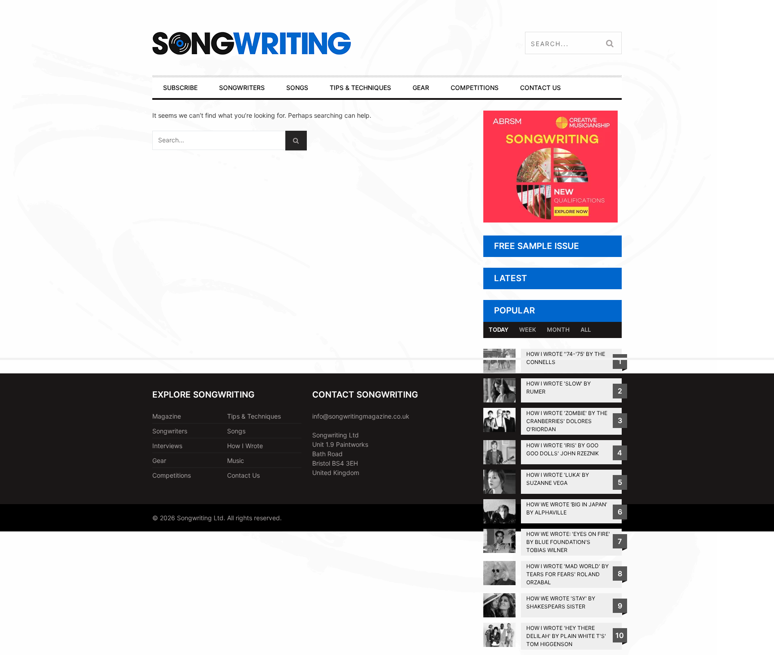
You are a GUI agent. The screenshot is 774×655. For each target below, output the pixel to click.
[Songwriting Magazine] (304, 43)
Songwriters (169, 431)
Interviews (167, 446)
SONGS (297, 87)
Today (498, 329)
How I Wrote (245, 446)
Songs (236, 431)
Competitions (171, 475)
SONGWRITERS (242, 87)
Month (558, 329)
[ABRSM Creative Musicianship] (550, 220)
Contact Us (243, 475)
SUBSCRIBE (180, 87)
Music (235, 460)
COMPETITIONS (475, 87)
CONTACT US (540, 87)
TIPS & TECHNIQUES (360, 87)
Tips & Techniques (254, 416)
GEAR (421, 87)
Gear (159, 460)
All (585, 329)
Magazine (166, 416)
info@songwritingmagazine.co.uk (360, 416)
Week (527, 329)
